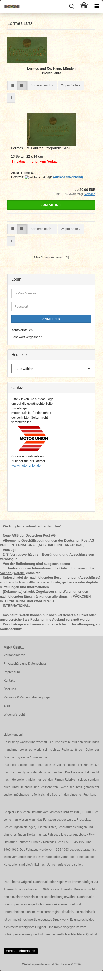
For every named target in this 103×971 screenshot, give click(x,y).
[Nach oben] (89, 963)
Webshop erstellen (35, 964)
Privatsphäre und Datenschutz (25, 663)
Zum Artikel (51, 205)
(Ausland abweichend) (68, 177)
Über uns (10, 689)
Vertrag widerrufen (21, 951)
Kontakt (9, 680)
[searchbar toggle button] (72, 6)
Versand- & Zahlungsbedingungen (28, 697)
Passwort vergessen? (27, 337)
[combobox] (42, 85)
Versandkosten (14, 655)
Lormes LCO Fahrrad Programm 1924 (40, 148)
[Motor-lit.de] (10, 6)
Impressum (12, 672)
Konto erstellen (22, 330)
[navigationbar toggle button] (96, 6)
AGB (7, 706)
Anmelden (51, 319)
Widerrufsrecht (14, 714)
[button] (12, 85)
